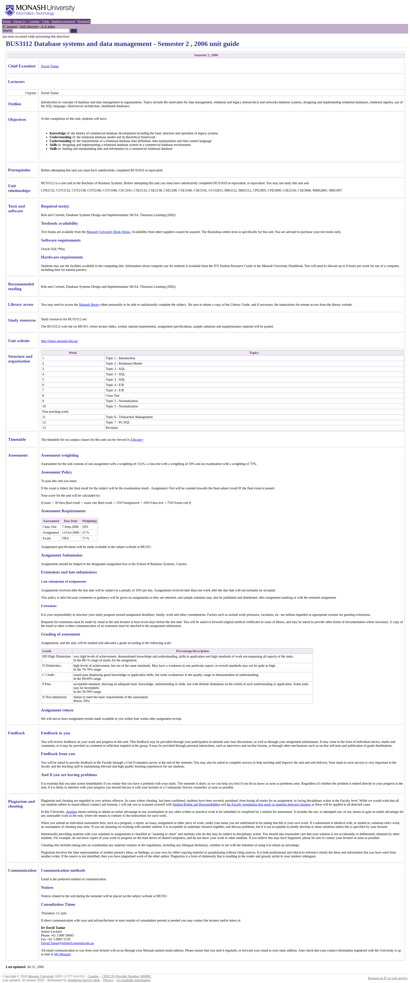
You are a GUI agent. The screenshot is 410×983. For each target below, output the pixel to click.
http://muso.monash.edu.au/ (59, 341)
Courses (34, 21)
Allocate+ (137, 439)
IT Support (10, 26)
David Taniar (50, 66)
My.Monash (62, 954)
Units (45, 21)
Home (7, 21)
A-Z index (48, 26)
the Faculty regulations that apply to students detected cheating (269, 804)
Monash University (41, 976)
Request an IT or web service (387, 978)
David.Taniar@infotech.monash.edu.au (67, 943)
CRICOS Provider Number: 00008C (126, 976)
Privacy (108, 980)
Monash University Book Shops (108, 232)
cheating (71, 812)
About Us (19, 21)
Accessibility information (133, 980)
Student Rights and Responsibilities (196, 804)
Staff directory (29, 26)
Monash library (89, 304)
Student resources (63, 21)
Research (84, 21)
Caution (93, 976)
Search (7, 30)
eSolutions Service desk (84, 980)
